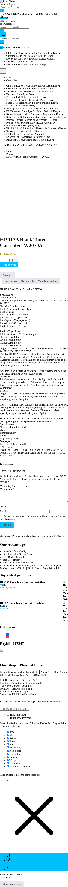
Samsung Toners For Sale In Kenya (24, 131)
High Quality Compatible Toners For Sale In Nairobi (32, 108)
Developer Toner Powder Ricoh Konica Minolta (30, 58)
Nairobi (47, 449)
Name (4, 506)
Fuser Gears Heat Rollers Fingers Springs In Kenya (32, 102)
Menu (9, 77)
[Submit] (2, 10)
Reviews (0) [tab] (27, 281)
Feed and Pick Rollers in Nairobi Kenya (26, 64)
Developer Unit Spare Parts (20, 61)
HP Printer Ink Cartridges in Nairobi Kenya (28, 134)
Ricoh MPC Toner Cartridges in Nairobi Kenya (30, 139)
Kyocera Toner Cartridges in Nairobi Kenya (28, 137)
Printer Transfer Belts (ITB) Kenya (23, 125)
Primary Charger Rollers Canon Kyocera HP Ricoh (32, 119)
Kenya (55, 449)
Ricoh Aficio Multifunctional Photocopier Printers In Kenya (36, 128)
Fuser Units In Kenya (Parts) (20, 105)
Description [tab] (10, 281)
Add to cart (9, 264)
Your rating (6, 486)
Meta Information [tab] (47, 281)
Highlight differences (20, 718)
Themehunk (56, 701)
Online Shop (34, 449)
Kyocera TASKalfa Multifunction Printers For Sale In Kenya (36, 117)
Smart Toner (6, 449)
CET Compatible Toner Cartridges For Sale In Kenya (33, 53)
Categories (11, 80)
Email (4, 511)
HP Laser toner (16, 393)
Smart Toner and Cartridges (22, 701)
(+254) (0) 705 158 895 (45, 13)
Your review (7, 489)
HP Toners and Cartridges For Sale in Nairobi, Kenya (33, 111)
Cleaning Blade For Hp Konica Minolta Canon (29, 55)
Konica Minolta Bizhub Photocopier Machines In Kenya (34, 114)
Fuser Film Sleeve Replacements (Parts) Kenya (29, 100)
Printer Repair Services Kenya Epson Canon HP (30, 122)
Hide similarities (17, 714)
